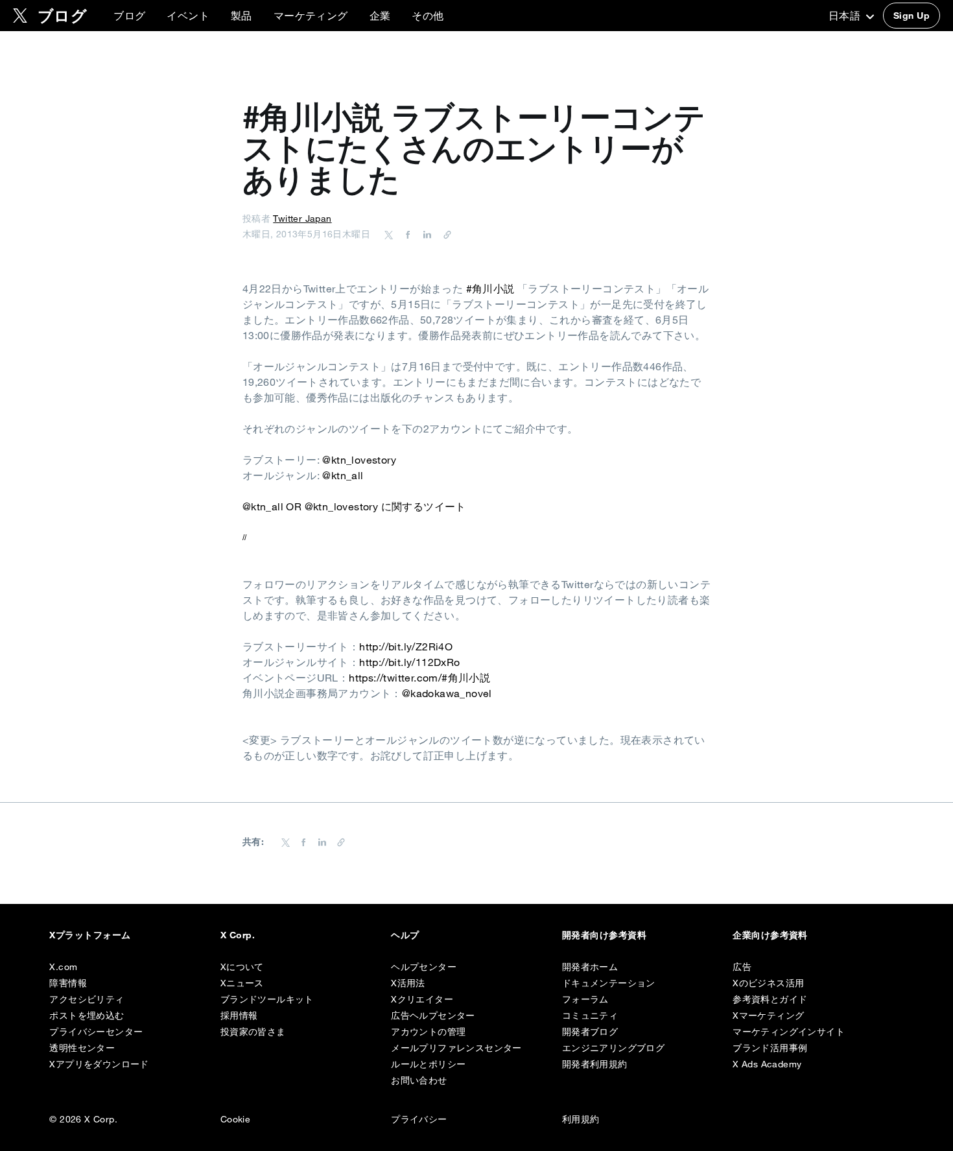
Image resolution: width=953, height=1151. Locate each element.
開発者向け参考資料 (604, 935)
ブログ (129, 15)
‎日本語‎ (846, 15)
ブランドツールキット (267, 999)
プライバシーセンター (96, 1032)
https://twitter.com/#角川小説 (419, 677)
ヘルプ (405, 935)
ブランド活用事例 (770, 1048)
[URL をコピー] (444, 234)
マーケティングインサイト (789, 1032)
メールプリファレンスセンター (456, 1048)
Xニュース (242, 983)
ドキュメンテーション (608, 983)
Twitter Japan (302, 218)
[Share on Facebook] (406, 234)
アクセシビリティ (86, 999)
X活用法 (408, 983)
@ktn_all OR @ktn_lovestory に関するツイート (354, 506)
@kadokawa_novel (447, 693)
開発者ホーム (590, 967)
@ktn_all (342, 475)
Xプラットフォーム (89, 935)
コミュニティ (590, 1015)
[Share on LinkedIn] (425, 234)
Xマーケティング (768, 1015)
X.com (63, 967)
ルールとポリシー (428, 1064)
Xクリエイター (422, 999)
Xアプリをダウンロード (98, 1064)
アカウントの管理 (428, 1032)
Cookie (235, 1119)
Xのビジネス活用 (768, 983)
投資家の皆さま (253, 1032)
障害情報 (68, 983)
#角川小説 (490, 288)
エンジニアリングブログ (613, 1048)
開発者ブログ (590, 1032)
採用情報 (239, 1015)
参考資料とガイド (770, 999)
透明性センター (82, 1048)
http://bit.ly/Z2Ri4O (406, 646)
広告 (742, 967)
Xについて (242, 967)
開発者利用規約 (595, 1064)
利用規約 (581, 1119)
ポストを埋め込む (86, 1015)
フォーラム (585, 999)
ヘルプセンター (423, 967)
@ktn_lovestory (359, 459)
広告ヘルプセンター (433, 1015)
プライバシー (419, 1119)
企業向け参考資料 (770, 935)
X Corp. (237, 935)
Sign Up (911, 15)
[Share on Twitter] (388, 234)
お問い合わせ (419, 1080)
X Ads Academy (767, 1064)
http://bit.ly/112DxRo (409, 662)
